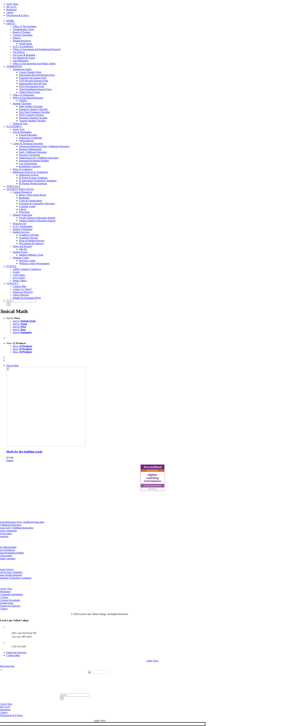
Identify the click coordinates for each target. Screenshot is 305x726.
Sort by (24, 321)
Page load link (7, 666)
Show (22, 346)
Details (9, 460)
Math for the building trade (24, 451)
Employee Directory (16, 652)
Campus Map (13, 655)
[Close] (1, 669)
